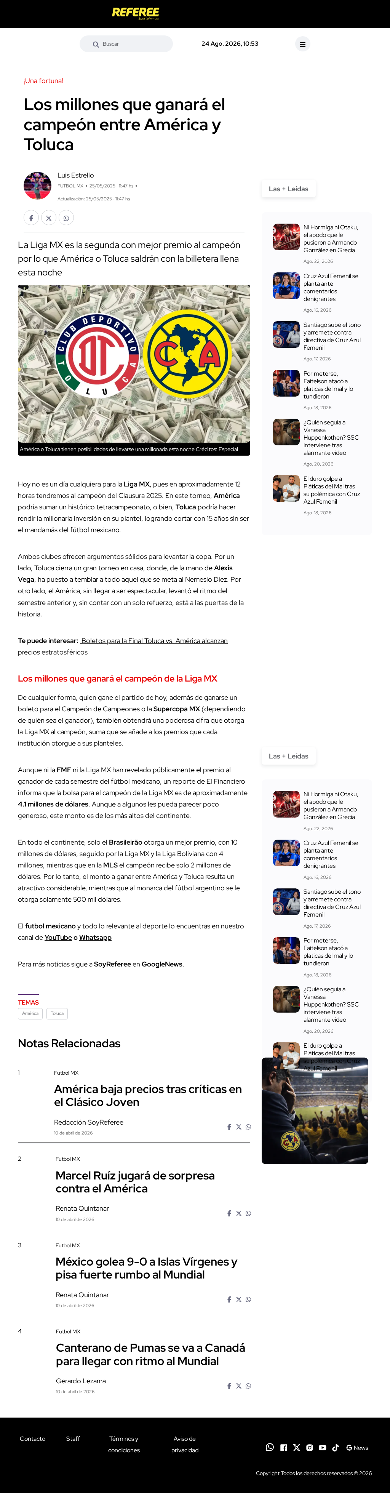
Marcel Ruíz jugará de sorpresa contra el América (135, 1181)
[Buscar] (96, 43)
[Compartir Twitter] (48, 217)
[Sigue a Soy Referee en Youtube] (322, 1447)
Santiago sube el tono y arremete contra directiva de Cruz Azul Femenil (332, 336)
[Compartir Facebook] (31, 217)
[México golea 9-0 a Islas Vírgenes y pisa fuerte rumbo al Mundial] (315, 1282)
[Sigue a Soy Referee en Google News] (357, 1447)
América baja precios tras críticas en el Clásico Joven (148, 1095)
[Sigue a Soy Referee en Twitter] (296, 1447)
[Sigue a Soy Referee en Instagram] (309, 1447)
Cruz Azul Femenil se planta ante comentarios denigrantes (331, 287)
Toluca (57, 1013)
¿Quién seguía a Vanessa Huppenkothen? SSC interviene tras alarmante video (331, 437)
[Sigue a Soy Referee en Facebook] (284, 1447)
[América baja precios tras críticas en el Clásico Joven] (315, 1111)
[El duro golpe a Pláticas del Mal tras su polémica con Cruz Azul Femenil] (286, 488)
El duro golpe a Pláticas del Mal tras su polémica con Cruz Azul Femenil (332, 490)
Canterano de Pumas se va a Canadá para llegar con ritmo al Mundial (150, 1354)
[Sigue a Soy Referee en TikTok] (335, 1447)
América (30, 1013)
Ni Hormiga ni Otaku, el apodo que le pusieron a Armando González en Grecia (331, 238)
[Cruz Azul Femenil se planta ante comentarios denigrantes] (286, 285)
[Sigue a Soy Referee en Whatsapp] (270, 1447)
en (136, 964)
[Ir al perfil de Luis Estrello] (37, 185)
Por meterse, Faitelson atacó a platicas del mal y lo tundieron (328, 385)
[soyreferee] (136, 14)
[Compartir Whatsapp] (66, 217)
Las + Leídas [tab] (288, 188)
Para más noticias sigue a (55, 964)
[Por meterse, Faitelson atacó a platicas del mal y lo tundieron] (286, 383)
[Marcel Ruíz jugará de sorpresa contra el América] (315, 1196)
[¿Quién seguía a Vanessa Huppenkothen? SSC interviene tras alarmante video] (286, 432)
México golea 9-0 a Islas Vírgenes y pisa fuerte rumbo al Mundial (147, 1268)
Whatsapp (95, 937)
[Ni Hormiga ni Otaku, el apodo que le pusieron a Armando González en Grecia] (286, 237)
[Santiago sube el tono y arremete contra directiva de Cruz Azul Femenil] (286, 334)
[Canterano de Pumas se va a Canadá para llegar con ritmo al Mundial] (315, 1369)
